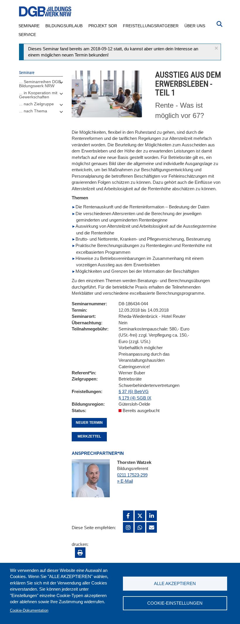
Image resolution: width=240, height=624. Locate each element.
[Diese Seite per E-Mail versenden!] (151, 527)
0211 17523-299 (132, 474)
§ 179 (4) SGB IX (135, 397)
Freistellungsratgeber (151, 25)
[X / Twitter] (140, 515)
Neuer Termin (89, 423)
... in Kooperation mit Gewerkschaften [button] (38, 95)
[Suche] (219, 23)
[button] (216, 48)
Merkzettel (89, 436)
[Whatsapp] (140, 527)
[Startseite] (45, 11)
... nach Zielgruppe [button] (36, 104)
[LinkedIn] (151, 515)
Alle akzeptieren (175, 583)
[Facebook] (128, 515)
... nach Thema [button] (33, 111)
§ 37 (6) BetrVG (134, 391)
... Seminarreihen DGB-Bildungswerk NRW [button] (40, 84)
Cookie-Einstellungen (175, 603)
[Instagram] (128, 527)
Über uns (194, 25)
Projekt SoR (102, 25)
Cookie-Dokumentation (29, 610)
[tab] (41, 85)
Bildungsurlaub (64, 25)
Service (27, 34)
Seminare (29, 25)
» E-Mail (125, 481)
